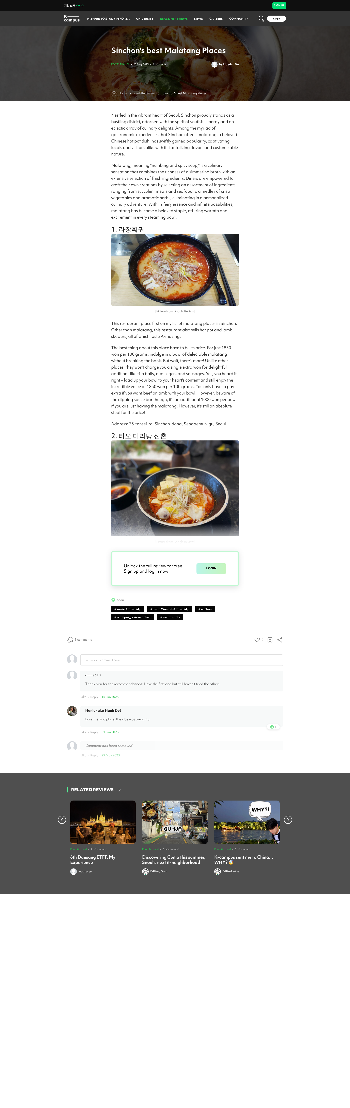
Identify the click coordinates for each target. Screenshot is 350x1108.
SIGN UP (279, 5)
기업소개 (69, 5)
